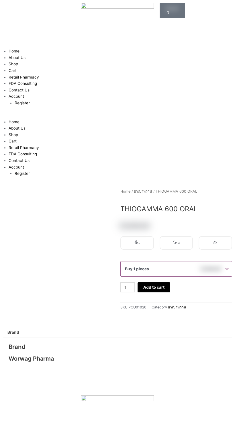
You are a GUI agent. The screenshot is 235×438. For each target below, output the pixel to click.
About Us (17, 57)
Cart (13, 70)
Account (16, 96)
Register (22, 103)
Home (14, 51)
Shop (13, 64)
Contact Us (19, 90)
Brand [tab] (13, 332)
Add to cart (153, 287)
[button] (117, 115)
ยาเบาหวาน (143, 191)
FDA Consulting (23, 83)
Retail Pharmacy (24, 77)
